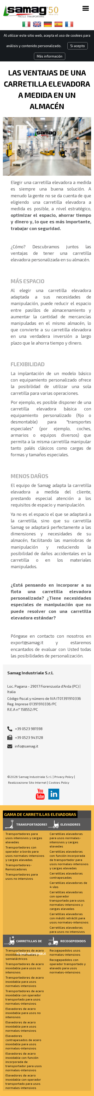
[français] (69, 24)
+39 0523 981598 (29, 728)
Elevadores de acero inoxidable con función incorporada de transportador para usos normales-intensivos (23, 1061)
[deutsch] (48, 24)
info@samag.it (26, 746)
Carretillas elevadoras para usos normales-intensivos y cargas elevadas (66, 840)
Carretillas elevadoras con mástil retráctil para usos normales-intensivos (69, 918)
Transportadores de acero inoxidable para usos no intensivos (24, 968)
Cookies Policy (59, 782)
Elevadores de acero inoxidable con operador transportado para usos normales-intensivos (23, 1081)
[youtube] (40, 794)
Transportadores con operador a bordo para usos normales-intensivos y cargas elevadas (24, 853)
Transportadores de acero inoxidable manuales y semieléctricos (24, 954)
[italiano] (26, 24)
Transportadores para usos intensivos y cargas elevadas (23, 838)
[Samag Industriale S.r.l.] (34, 11)
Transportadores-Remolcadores (18, 867)
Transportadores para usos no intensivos (21, 876)
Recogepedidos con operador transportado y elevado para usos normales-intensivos (68, 966)
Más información (49, 56)
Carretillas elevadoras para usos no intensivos (67, 929)
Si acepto (77, 46)
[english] (37, 24)
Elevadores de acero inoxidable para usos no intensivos (23, 1013)
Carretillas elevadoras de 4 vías (68, 885)
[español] (58, 24)
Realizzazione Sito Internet (27, 782)
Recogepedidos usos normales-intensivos (65, 952)
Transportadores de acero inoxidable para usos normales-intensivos (24, 981)
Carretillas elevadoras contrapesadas (66, 875)
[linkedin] (53, 794)
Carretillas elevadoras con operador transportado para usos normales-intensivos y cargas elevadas (67, 900)
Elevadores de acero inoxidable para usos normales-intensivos (20, 1026)
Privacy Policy (63, 776)
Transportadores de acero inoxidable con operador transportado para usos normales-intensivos (24, 997)
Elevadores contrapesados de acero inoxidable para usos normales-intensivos (23, 1042)
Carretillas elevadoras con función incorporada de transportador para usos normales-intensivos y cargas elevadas (69, 860)
